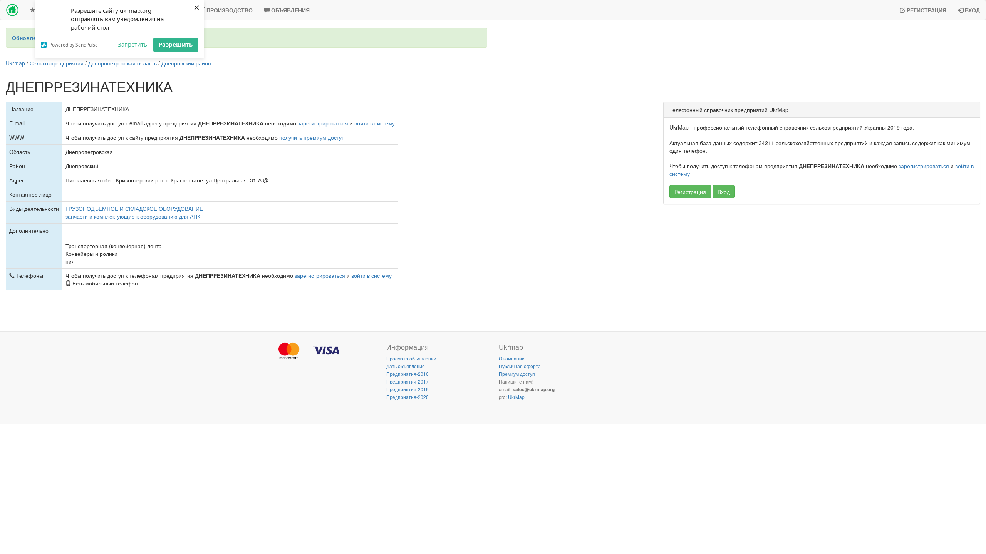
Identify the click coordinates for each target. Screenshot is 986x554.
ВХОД (971, 10)
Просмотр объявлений (411, 358)
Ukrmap (15, 63)
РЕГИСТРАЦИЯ (925, 10)
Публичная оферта (520, 366)
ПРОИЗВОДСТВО (229, 10)
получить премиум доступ (312, 137)
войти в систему (374, 123)
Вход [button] (724, 191)
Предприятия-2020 (407, 397)
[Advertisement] (821, 266)
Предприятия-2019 (407, 389)
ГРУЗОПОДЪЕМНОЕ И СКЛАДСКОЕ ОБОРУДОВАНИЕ (134, 208)
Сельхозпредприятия (57, 63)
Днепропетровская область (122, 63)
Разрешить (176, 44)
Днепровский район (186, 63)
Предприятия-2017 (407, 381)
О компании (512, 358)
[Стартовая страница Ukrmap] (12, 10)
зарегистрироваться (323, 123)
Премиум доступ (517, 373)
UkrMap (516, 397)
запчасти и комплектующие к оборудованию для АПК (132, 216)
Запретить (132, 44)
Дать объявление (405, 366)
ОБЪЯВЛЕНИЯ (290, 10)
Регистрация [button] (690, 191)
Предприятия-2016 (407, 373)
